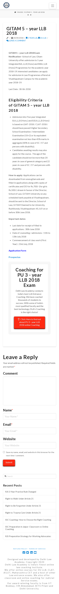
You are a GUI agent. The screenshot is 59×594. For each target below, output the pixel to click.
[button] (52, 6)
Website (9, 439)
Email (7, 424)
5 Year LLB (32, 38)
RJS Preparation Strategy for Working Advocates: (28, 536)
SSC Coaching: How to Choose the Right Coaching (28, 520)
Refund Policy (20, 549)
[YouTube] (35, 552)
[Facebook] (24, 552)
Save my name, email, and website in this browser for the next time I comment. (30, 454)
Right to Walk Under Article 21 (19, 498)
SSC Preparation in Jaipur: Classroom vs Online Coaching (26, 527)
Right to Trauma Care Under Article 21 (23, 512)
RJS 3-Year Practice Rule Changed (20, 491)
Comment (10, 373)
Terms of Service (37, 549)
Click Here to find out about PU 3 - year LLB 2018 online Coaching (30, 322)
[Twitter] (27, 552)
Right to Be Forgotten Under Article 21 (23, 505)
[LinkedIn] (31, 552)
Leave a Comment (17, 40)
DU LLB (43, 38)
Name (8, 410)
